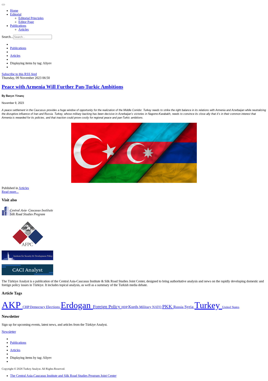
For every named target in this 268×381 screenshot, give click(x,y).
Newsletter (9, 331)
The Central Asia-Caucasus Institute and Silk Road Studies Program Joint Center (63, 375)
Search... (7, 37)
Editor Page (26, 22)
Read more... (10, 192)
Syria (189, 307)
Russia (178, 307)
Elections (53, 307)
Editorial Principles (31, 18)
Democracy (38, 307)
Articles (23, 29)
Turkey (208, 305)
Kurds (133, 307)
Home (14, 10)
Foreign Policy (107, 306)
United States (230, 307)
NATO (157, 307)
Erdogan (77, 305)
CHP (26, 307)
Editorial (15, 14)
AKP (12, 305)
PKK (167, 306)
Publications (18, 25)
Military (145, 307)
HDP (124, 307)
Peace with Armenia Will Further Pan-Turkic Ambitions (62, 86)
